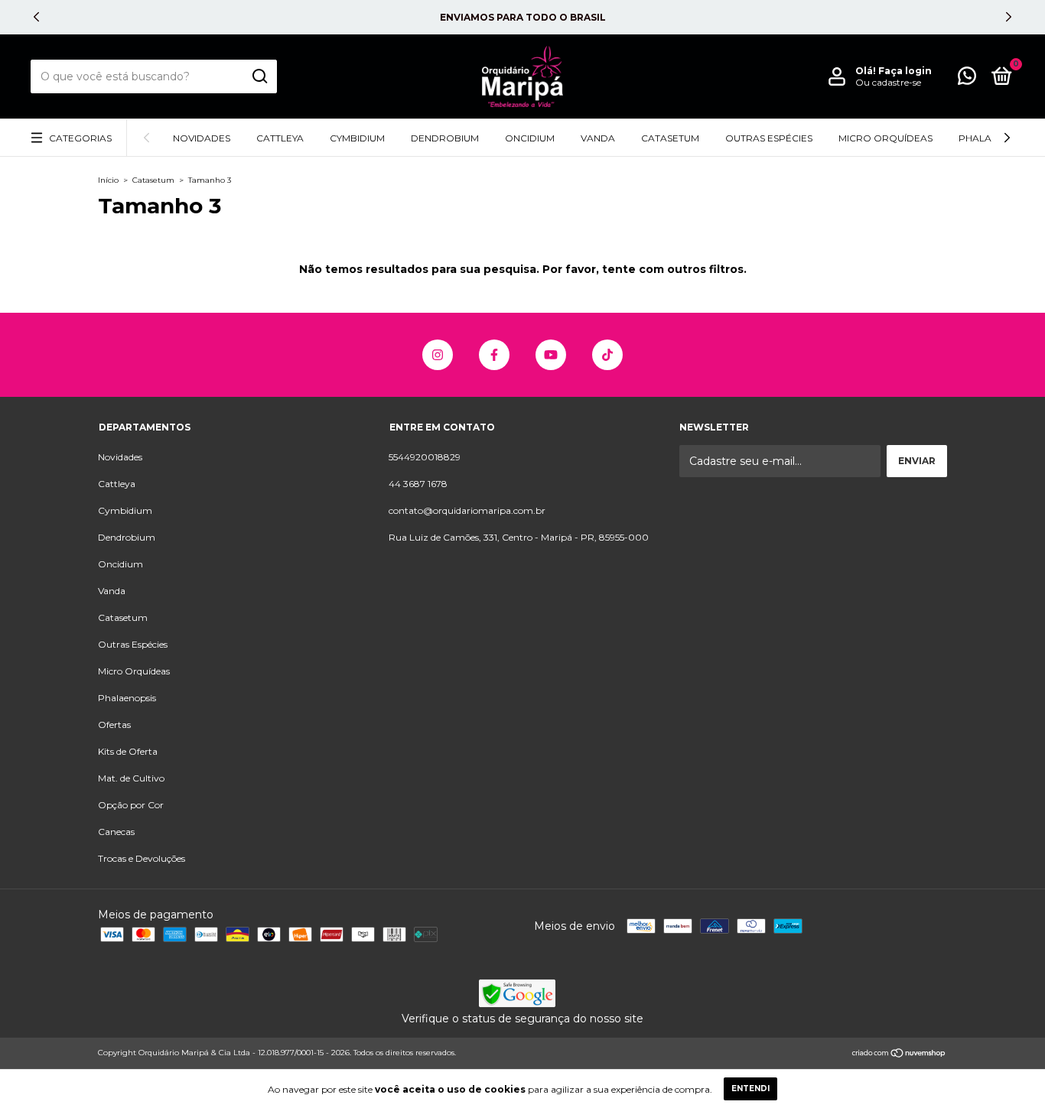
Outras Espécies (768, 138)
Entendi (750, 1088)
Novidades (201, 138)
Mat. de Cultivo (131, 778)
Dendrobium (445, 138)
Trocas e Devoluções (141, 858)
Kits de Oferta (128, 751)
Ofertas (114, 724)
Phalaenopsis (127, 697)
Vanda (598, 138)
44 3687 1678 (418, 483)
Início (108, 180)
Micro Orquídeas (885, 138)
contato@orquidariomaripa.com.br (467, 510)
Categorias (80, 138)
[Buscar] (259, 76)
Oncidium (530, 138)
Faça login (905, 70)
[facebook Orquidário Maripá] (494, 355)
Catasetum (670, 138)
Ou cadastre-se (888, 82)
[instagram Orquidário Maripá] (437, 355)
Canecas (116, 831)
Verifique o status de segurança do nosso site (522, 1018)
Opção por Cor (131, 805)
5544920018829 (425, 457)
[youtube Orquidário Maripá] (551, 355)
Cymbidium (357, 138)
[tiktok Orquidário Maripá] (607, 355)
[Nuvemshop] (899, 1054)
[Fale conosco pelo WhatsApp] (967, 79)
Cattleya (280, 138)
